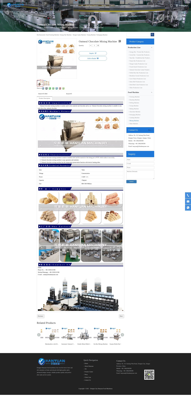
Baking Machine (134, 109)
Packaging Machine (101, 35)
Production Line (134, 47)
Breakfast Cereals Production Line (139, 76)
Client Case (113, 5)
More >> (150, 130)
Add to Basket (91, 58)
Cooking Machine (134, 117)
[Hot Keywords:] (152, 34)
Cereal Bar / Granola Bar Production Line (141, 55)
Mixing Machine (134, 120)
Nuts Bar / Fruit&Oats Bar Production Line (142, 58)
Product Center (92, 5)
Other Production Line (136, 87)
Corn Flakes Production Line (138, 79)
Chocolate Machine (135, 111)
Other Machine (134, 123)
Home (64, 5)
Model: (40, 94)
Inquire (91, 53)
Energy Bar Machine (66, 35)
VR (82, 5)
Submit (131, 181)
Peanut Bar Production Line (137, 61)
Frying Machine (91, 35)
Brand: (68, 94)
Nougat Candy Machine (79, 35)
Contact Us (125, 5)
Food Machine (133, 92)
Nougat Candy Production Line (138, 64)
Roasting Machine (135, 100)
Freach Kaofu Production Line (138, 67)
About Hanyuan (89, 366)
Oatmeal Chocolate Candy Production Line (142, 70)
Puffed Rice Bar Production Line (139, 73)
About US (74, 5)
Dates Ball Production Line (137, 82)
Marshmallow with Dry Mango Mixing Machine (48, 344)
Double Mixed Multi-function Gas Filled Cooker (81, 344)
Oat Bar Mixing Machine (97, 344)
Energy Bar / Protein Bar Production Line (141, 52)
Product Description (44, 98)
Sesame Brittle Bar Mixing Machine (113, 344)
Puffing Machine (134, 103)
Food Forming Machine (52, 35)
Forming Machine (135, 97)
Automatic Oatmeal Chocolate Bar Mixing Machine (64, 344)
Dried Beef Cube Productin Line (139, 84)
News (104, 5)
